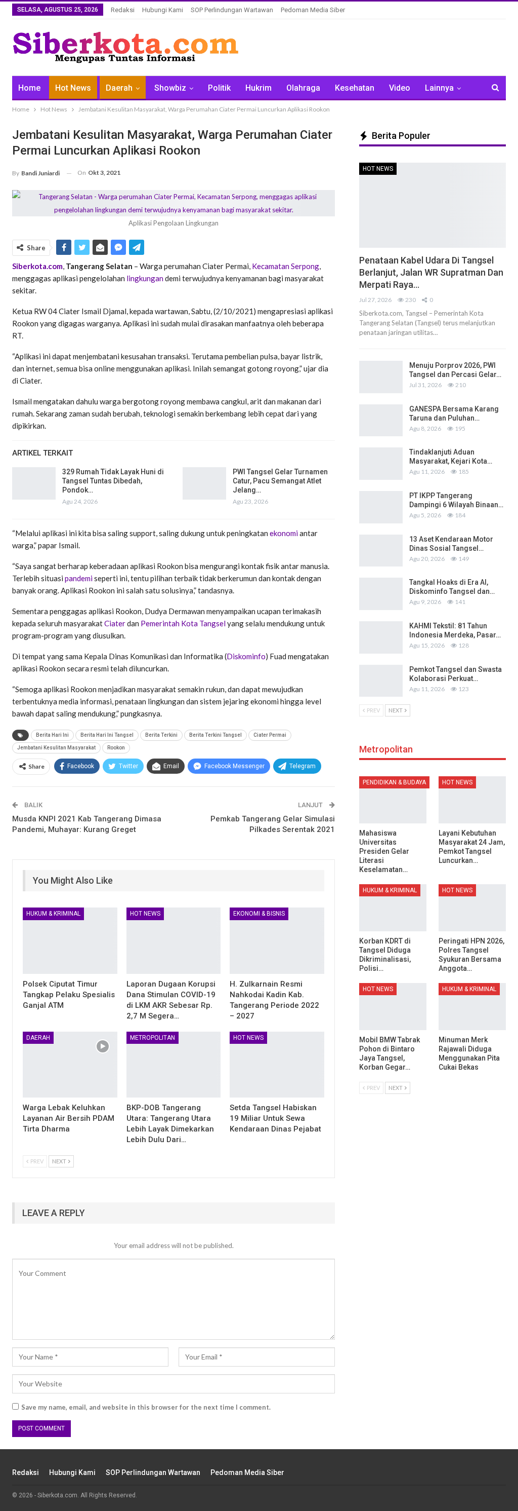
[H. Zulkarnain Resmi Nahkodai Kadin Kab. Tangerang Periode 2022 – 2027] (277, 941)
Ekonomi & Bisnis (259, 913)
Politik (219, 88)
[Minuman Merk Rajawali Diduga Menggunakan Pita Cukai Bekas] (472, 1006)
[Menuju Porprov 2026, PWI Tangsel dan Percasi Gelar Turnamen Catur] (381, 377)
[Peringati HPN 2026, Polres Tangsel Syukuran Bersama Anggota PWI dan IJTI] (472, 907)
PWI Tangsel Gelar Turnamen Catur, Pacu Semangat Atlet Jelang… (280, 481)
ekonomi (284, 533)
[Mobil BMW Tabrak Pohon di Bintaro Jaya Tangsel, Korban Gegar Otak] (392, 1006)
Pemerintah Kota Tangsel (183, 623)
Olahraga (303, 88)
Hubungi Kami (162, 10)
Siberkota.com (37, 266)
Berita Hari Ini (52, 735)
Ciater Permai (269, 735)
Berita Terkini (161, 735)
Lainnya (439, 88)
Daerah (119, 88)
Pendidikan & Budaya (394, 782)
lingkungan (144, 278)
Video (399, 88)
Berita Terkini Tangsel (215, 735)
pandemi (79, 578)
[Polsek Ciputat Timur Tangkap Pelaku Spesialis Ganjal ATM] (70, 941)
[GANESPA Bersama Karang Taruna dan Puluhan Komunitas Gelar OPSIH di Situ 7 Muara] (381, 420)
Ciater (114, 623)
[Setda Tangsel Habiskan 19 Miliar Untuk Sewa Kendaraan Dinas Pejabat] (277, 1065)
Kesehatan (354, 88)
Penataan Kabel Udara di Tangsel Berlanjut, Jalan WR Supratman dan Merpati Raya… (431, 272)
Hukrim (258, 88)
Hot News (73, 88)
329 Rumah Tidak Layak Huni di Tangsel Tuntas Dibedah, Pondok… (113, 481)
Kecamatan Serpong (285, 266)
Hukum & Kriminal (53, 913)
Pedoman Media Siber (313, 10)
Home (29, 88)
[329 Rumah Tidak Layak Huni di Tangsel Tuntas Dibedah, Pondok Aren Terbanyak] (34, 483)
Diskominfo (246, 656)
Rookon (116, 747)
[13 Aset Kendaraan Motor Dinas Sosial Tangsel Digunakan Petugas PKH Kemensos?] (381, 551)
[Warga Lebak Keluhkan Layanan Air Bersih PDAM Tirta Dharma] (70, 1065)
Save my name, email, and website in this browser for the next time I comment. (146, 1407)
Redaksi (123, 10)
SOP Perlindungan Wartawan (232, 10)
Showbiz (170, 88)
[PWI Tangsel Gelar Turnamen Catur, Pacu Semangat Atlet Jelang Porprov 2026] (204, 483)
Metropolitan (152, 1037)
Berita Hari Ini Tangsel (107, 735)
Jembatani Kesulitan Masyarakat (56, 747)
